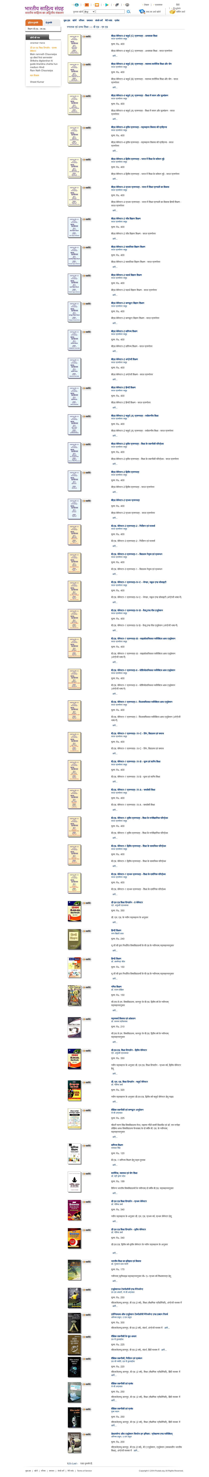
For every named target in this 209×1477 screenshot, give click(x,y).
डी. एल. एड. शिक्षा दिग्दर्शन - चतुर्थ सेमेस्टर (129, 1081)
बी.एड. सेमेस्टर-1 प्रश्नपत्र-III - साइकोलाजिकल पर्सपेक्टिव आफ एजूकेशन (143, 638)
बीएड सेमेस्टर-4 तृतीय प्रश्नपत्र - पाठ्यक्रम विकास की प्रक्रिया (139, 127)
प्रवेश (117, 20)
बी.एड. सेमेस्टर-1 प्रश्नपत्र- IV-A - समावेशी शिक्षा (133, 789)
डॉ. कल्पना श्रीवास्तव (119, 1021)
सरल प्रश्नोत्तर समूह (119, 38)
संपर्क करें (99, 20)
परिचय (81, 20)
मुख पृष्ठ (67, 20)
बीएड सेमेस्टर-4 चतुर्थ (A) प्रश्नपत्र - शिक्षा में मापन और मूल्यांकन (139, 95)
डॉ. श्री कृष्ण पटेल (118, 1175)
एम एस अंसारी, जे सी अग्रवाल (123, 1292)
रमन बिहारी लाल (117, 933)
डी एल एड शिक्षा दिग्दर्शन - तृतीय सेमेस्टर (128, 1229)
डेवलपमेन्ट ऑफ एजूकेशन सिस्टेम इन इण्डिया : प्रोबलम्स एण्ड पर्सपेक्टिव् (141, 1433)
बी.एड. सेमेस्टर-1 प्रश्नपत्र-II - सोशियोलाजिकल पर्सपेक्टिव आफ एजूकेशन (143, 670)
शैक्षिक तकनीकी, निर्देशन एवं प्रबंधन (126, 1358)
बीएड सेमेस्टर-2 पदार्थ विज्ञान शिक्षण (126, 275)
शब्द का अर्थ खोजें (153, 11)
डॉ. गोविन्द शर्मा (117, 1084)
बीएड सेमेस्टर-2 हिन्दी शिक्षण (123, 387)
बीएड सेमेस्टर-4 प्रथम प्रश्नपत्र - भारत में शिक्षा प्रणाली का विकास (140, 187)
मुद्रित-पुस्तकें (33, 22)
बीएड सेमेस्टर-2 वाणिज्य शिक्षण (124, 331)
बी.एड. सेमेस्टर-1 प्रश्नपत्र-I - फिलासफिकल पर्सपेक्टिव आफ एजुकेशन (141, 702)
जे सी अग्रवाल (116, 1112)
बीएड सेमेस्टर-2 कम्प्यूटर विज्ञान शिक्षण (127, 303)
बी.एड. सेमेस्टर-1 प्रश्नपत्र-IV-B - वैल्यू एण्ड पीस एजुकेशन (137, 610)
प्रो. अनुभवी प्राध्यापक (120, 905)
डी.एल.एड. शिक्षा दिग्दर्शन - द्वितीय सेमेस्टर (129, 1050)
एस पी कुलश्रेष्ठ (117, 1339)
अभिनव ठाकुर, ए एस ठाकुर (121, 1317)
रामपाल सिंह (115, 1147)
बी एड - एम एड (100, 27)
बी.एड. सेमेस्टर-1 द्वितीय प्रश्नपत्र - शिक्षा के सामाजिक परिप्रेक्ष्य (138, 846)
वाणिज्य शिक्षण (117, 1145)
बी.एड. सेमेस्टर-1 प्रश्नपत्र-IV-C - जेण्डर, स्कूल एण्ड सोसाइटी (138, 582)
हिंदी (178, 4)
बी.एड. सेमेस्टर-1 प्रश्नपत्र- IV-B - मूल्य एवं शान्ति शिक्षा (135, 761)
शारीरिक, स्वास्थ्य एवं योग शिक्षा (124, 1173)
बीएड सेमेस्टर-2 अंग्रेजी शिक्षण (124, 359)
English (177, 8)
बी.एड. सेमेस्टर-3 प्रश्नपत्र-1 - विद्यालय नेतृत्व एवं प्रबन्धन (136, 554)
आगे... (115, 55)
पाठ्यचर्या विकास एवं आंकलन (123, 1018)
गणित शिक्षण (116, 986)
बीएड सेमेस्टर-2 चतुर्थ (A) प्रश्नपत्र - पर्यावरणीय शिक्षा (134, 415)
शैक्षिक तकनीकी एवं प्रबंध (122, 1383)
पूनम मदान (115, 1411)
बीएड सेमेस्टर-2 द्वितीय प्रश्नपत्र (125, 472)
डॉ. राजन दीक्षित (117, 989)
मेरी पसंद (108, 20)
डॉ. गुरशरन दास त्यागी (119, 1263)
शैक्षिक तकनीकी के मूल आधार (124, 1336)
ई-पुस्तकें (49, 22)
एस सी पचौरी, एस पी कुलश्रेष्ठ (123, 1361)
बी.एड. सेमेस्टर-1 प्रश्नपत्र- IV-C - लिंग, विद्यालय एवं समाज (137, 733)
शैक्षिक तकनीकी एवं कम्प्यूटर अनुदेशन (127, 1109)
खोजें (74, 20)
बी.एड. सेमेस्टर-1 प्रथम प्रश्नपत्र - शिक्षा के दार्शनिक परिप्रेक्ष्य (138, 874)
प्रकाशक (158, 4)
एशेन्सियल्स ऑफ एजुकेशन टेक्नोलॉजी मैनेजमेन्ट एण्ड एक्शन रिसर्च (139, 1314)
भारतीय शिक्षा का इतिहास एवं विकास (126, 1261)
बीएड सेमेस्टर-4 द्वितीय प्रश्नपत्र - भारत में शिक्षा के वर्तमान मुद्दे (137, 159)
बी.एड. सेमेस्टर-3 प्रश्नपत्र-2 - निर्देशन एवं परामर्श (133, 526)
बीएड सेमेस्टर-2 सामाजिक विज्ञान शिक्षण (128, 246)
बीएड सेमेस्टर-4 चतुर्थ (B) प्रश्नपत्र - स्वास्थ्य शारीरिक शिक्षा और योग (141, 64)
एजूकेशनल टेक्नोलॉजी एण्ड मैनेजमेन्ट (127, 1289)
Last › (75, 1463)
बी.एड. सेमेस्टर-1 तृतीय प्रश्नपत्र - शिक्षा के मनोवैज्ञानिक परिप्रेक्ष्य (139, 818)
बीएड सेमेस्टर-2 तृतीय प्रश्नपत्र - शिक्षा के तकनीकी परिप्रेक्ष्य (137, 443)
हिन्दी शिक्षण (116, 930)
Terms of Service (84, 1471)
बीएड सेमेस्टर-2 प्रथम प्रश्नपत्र (125, 500)
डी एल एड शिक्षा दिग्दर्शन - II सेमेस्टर (127, 902)
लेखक (146, 4)
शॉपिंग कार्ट (180, 11)
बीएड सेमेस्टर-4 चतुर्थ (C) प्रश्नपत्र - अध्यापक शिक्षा (134, 35)
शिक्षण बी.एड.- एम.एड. (37, 28)
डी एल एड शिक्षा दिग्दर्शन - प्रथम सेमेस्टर (129, 1201)
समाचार (90, 20)
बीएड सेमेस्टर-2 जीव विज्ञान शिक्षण (126, 218)
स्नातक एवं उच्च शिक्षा (77, 27)
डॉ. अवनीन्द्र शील (118, 961)
